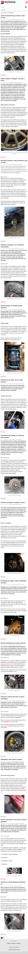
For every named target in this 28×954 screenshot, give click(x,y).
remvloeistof (3, 664)
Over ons (13, 943)
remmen (6, 717)
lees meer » (3, 75)
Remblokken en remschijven (19, 19)
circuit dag (7, 720)
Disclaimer (17, 947)
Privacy (18, 943)
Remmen (13, 19)
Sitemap (10, 947)
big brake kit (8, 724)
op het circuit (10, 780)
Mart (10, 19)
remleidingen (12, 660)
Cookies (13, 947)
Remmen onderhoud (18, 82)
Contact (8, 943)
